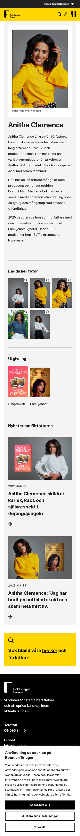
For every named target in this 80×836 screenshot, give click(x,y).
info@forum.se (15, 745)
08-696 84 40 (15, 730)
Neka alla (40, 827)
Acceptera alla (40, 805)
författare (18, 657)
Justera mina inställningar (40, 816)
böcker (49, 650)
